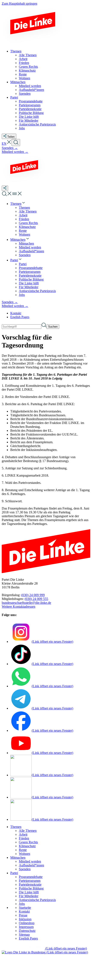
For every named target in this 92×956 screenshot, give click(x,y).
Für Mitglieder (28, 896)
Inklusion (25, 919)
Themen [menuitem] (15, 51)
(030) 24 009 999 (33, 595)
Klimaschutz (27, 846)
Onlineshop (26, 923)
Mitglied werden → (15, 152)
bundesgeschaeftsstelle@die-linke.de (26, 602)
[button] (9, 143)
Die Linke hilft (29, 892)
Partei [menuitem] (14, 97)
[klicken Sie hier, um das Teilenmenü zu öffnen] (5, 188)
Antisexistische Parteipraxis (37, 900)
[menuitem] (18, 203)
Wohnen (24, 854)
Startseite (25, 907)
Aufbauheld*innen (31, 865)
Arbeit (23, 834)
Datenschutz (27, 930)
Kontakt (15, 313)
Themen (15, 827)
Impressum (26, 927)
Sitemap (24, 934)
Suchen (53, 326)
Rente (23, 850)
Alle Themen (28, 830)
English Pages (19, 317)
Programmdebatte (31, 877)
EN (4, 143)
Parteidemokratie (30, 884)
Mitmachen (17, 857)
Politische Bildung (31, 888)
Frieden (24, 838)
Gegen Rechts (28, 842)
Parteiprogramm (29, 880)
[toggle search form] (16, 142)
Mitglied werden (30, 861)
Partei (14, 873)
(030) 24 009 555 (36, 599)
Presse (23, 915)
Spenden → (10, 148)
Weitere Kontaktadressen (18, 606)
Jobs (22, 904)
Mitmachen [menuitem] (17, 82)
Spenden (25, 869)
